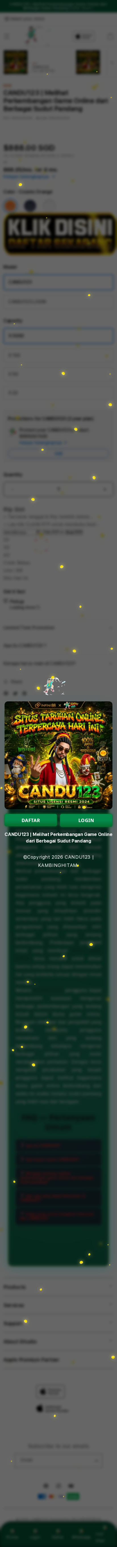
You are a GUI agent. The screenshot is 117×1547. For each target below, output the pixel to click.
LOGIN (86, 820)
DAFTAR (31, 820)
